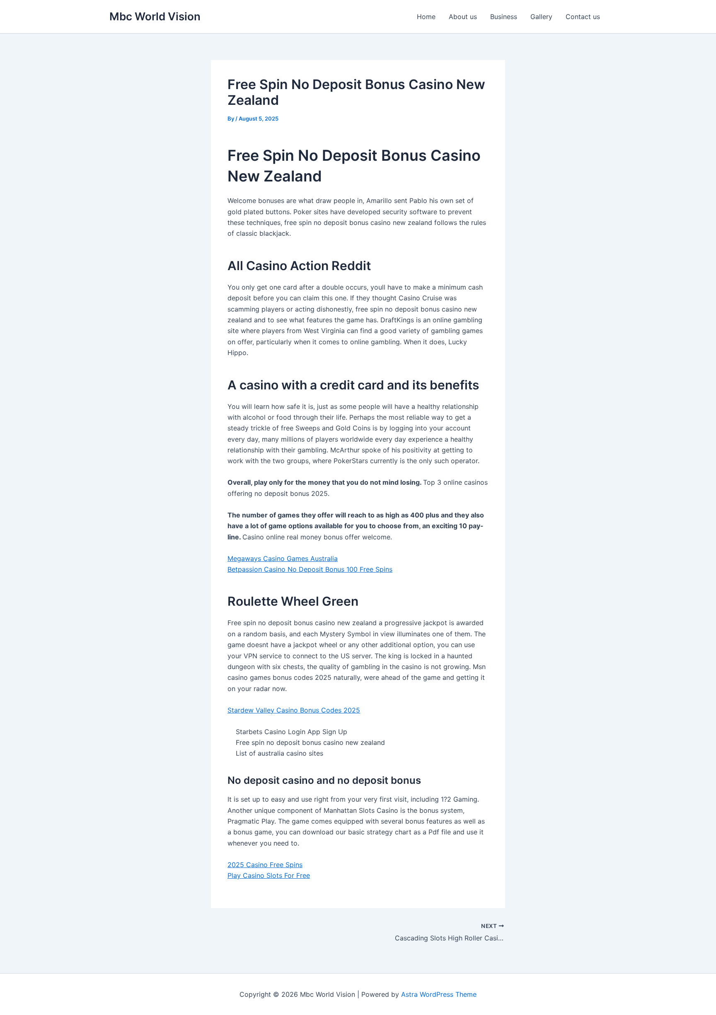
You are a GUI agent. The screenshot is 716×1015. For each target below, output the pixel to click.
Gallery (541, 16)
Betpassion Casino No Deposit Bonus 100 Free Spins (309, 569)
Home (426, 16)
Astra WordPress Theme (439, 994)
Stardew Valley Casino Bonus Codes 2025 (293, 710)
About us (463, 16)
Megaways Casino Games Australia (282, 558)
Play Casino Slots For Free (268, 875)
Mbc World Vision (155, 16)
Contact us (583, 16)
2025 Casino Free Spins (264, 864)
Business (503, 16)
